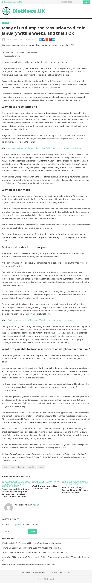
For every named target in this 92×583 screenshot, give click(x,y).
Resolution (31, 467)
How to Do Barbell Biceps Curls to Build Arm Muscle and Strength (31, 548)
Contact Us (52, 572)
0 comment (30, 39)
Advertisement (39, 572)
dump (12, 467)
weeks (41, 467)
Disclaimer (26, 572)
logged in (18, 524)
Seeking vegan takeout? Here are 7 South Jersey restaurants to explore (40, 320)
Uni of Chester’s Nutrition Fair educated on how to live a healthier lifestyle (35, 552)
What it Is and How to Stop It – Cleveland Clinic (46, 487)
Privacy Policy (66, 572)
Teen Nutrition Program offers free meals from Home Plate (28, 564)
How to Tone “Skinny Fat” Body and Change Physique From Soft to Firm (75, 490)
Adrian (8, 39)
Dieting (5, 23)
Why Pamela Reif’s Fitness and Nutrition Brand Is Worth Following (31, 543)
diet (5, 467)
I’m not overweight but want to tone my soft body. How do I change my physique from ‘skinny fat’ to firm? (16, 493)
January (21, 467)
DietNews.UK (49, 579)
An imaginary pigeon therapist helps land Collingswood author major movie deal (44, 148)
